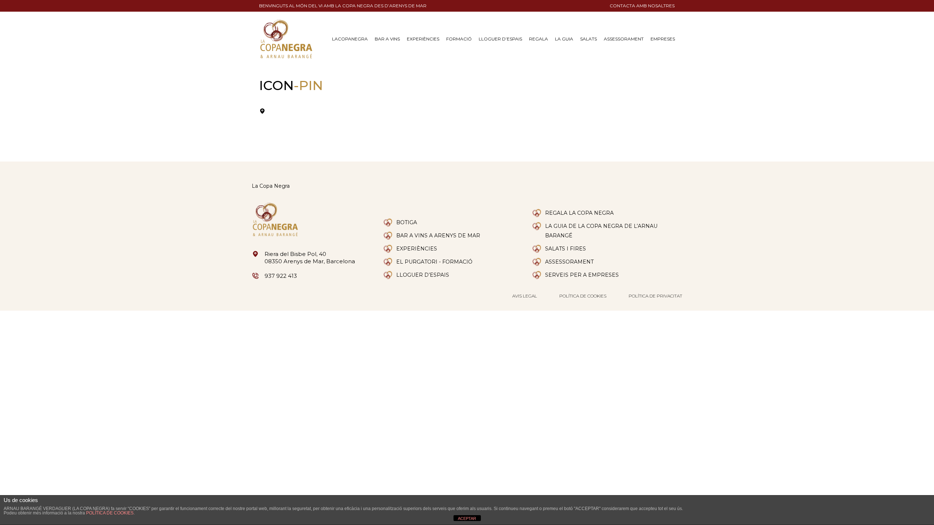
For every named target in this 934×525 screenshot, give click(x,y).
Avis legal (524, 296)
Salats (588, 39)
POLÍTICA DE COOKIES (110, 513)
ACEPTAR (467, 518)
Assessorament (624, 39)
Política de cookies (582, 296)
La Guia (564, 39)
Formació (459, 39)
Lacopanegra (350, 39)
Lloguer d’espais (500, 39)
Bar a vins (387, 39)
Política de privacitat (655, 296)
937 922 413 (281, 275)
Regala (538, 39)
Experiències (423, 39)
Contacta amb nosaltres (642, 5)
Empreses (663, 39)
